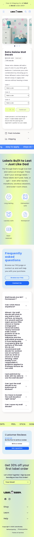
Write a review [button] (17, 444)
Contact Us (17, 283)
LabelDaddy (18, 526)
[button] (4, 12)
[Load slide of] (15, 46)
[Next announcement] (31, 4)
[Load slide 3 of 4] (19, 46)
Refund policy (11, 529)
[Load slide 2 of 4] (17, 46)
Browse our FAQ (17, 278)
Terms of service (18, 532)
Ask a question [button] (17, 448)
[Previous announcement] (3, 4)
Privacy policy (22, 529)
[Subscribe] (27, 482)
